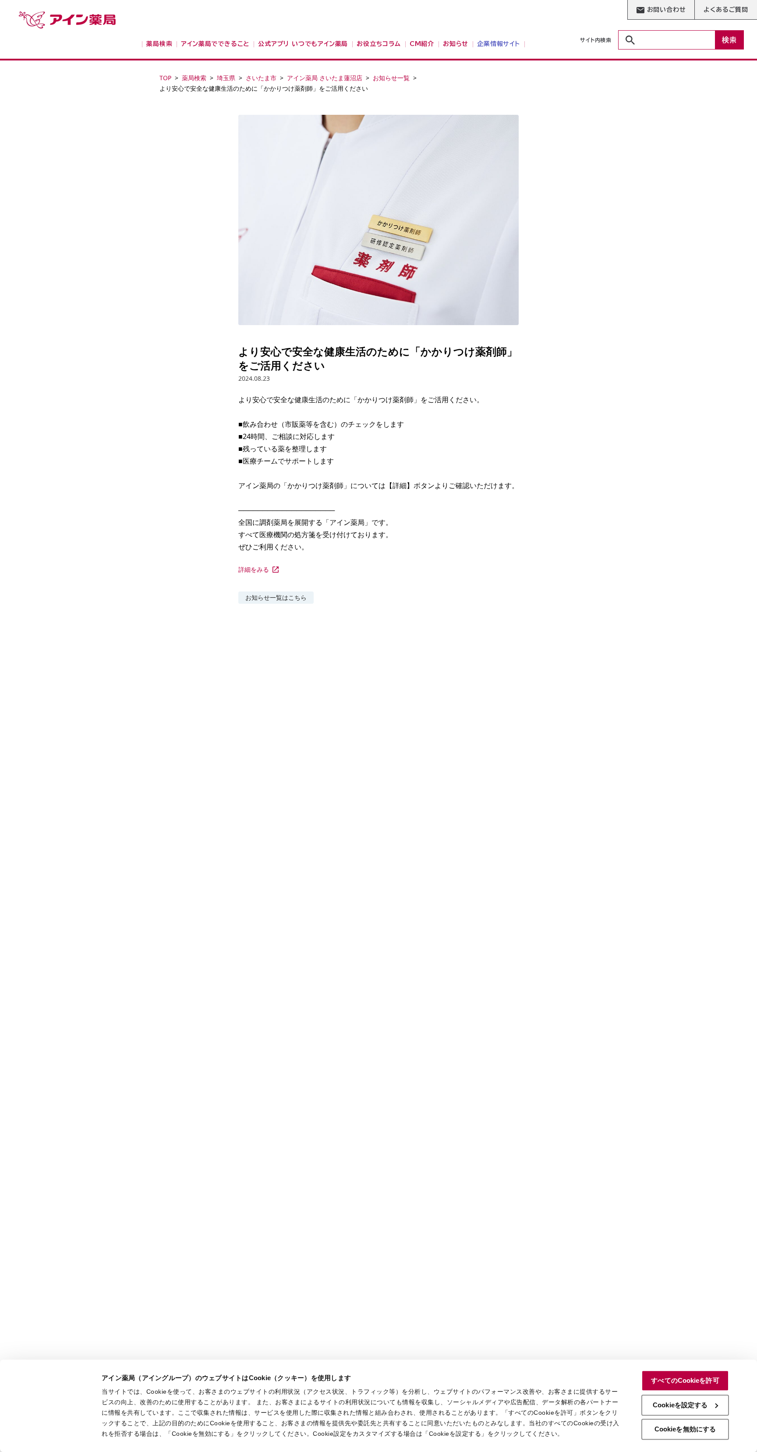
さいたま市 (261, 78)
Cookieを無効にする (685, 1429)
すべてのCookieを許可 (685, 1380)
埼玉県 (226, 78)
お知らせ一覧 (391, 78)
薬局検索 (194, 78)
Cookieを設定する (680, 1405)
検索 (729, 39)
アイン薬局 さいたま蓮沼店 (324, 78)
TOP (165, 78)
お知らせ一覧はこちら (276, 597)
